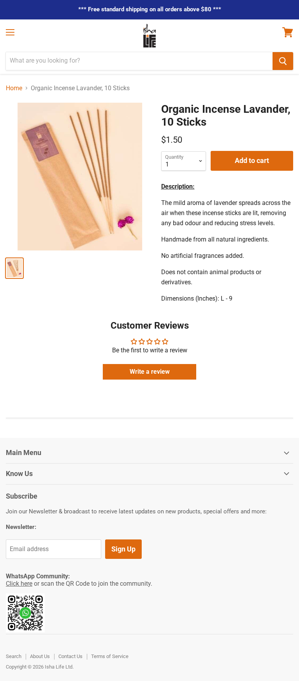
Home (14, 88)
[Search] (283, 61)
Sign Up (123, 549)
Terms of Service (109, 656)
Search (13, 656)
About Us (40, 656)
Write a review (150, 371)
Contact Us (70, 656)
